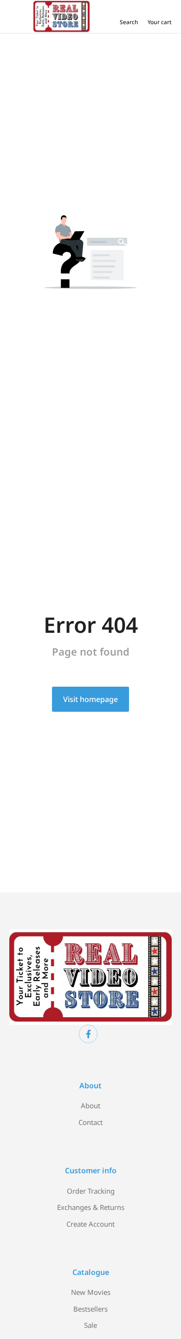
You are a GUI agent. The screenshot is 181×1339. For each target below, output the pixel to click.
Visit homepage (90, 699)
